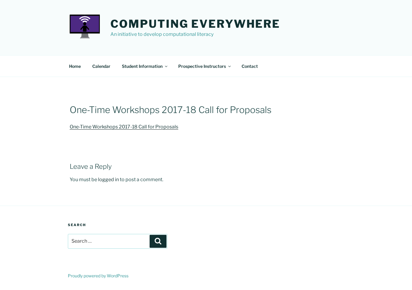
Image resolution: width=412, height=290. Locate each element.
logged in (108, 179)
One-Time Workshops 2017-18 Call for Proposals (124, 127)
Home (75, 66)
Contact (250, 66)
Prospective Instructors (202, 66)
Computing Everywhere (195, 23)
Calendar (101, 66)
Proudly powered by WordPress (98, 275)
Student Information (142, 66)
